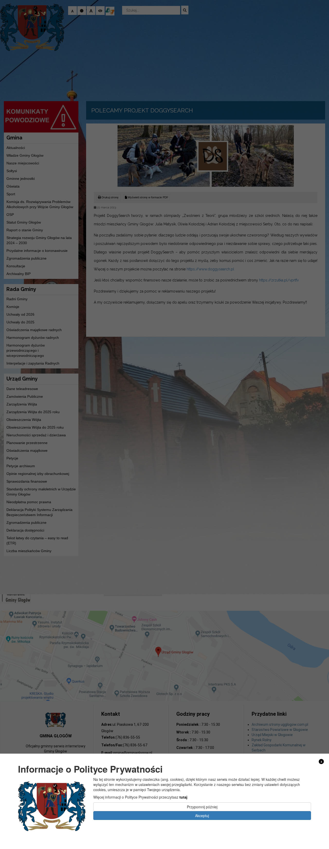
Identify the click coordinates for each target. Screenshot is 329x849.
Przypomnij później (202, 806)
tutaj (183, 797)
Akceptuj (202, 815)
